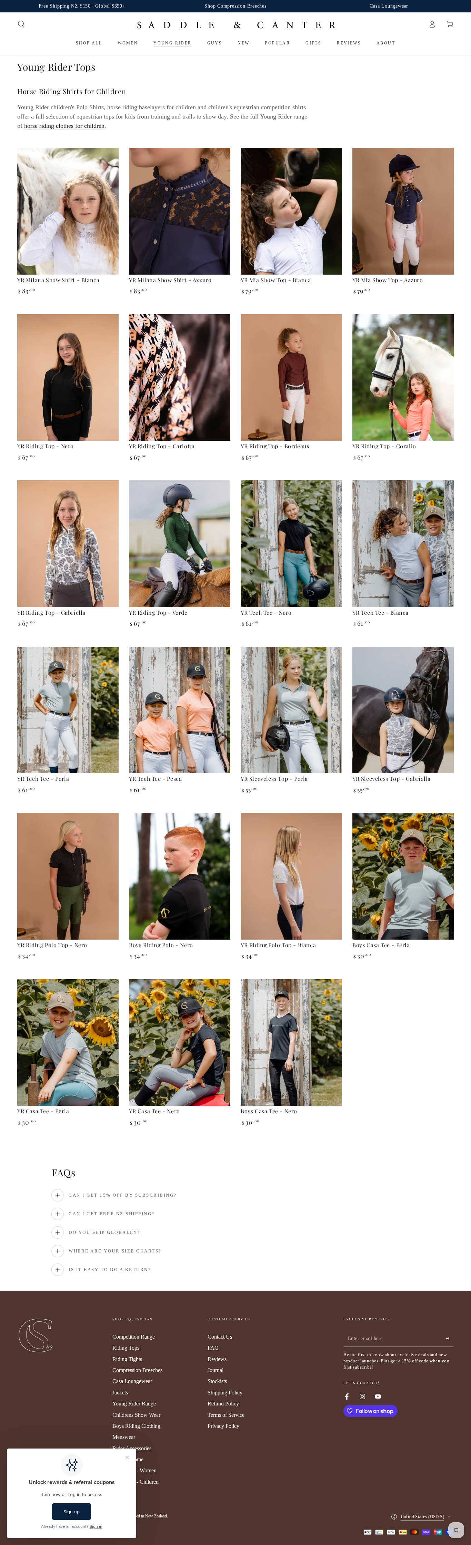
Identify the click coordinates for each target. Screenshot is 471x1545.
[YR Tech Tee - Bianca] (403, 543)
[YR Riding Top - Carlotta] (179, 377)
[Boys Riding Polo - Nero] (179, 876)
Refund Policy (223, 1403)
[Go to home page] (235, 24)
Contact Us (220, 1337)
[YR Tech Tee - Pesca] (179, 710)
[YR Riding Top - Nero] (68, 377)
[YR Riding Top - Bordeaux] (291, 377)
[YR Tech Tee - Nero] (291, 543)
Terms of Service (226, 1415)
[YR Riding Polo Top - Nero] (68, 876)
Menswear (123, 1437)
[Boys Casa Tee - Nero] (291, 1042)
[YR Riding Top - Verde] (179, 543)
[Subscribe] (450, 1338)
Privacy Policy (223, 1426)
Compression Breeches (137, 1370)
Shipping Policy (225, 1392)
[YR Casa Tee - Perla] (68, 1042)
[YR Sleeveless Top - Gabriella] (403, 710)
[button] (21, 24)
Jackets (120, 1392)
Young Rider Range (134, 1403)
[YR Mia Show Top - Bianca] (291, 211)
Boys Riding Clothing (136, 1426)
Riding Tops (125, 1348)
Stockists (217, 1381)
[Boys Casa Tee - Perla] (403, 876)
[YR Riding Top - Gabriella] (68, 543)
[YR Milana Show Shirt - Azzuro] (179, 211)
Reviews (217, 1359)
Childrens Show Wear (136, 1415)
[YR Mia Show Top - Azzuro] (403, 211)
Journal (215, 1370)
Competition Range (133, 1337)
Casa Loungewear (132, 1381)
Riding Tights (127, 1359)
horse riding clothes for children (64, 125)
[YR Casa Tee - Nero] (179, 1042)
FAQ (213, 1348)
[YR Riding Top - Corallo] (403, 377)
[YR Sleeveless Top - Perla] (291, 710)
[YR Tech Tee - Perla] (68, 710)
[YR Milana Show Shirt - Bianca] (68, 211)
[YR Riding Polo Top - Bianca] (291, 876)
